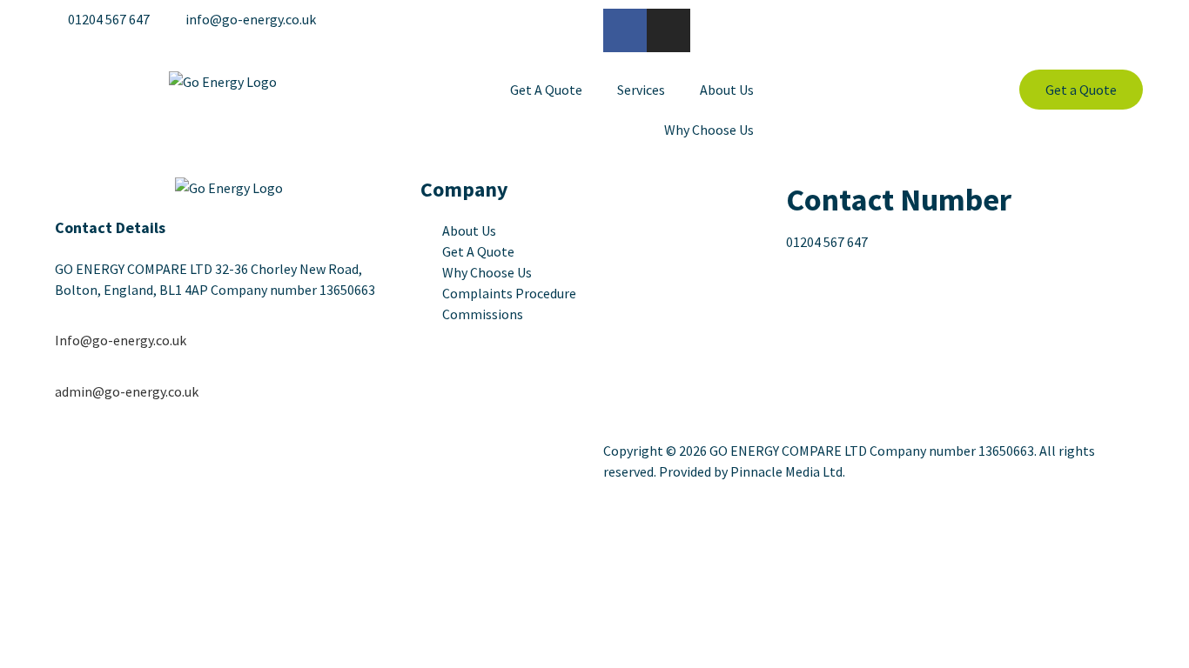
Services (641, 89)
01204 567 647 (827, 241)
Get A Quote (546, 89)
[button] (1081, 90)
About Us (727, 89)
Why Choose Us (709, 129)
